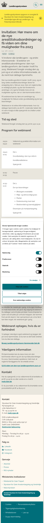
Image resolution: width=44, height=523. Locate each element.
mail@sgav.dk (13, 413)
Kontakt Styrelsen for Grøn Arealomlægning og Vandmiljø (19, 494)
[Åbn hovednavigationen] (42, 4)
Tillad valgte (22, 293)
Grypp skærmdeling (12, 517)
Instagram (8, 453)
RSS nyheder (8, 470)
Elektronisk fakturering (11, 427)
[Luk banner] (40, 18)
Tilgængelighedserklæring (15, 508)
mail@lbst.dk (7, 382)
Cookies (8, 504)
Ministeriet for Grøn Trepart (14, 481)
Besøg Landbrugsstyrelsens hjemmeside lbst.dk (21, 343)
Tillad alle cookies (22, 287)
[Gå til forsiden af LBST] (13, 5)
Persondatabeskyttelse (26, 504)
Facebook (8, 450)
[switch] (39, 259)
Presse (6, 467)
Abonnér (7, 464)
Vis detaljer (34, 280)
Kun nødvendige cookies (22, 300)
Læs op (26, 513)
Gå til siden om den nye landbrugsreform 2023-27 (21, 366)
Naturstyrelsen (9, 488)
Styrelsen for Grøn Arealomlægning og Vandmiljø (22, 484)
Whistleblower (10, 513)
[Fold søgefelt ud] (35, 4)
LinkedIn (8, 447)
